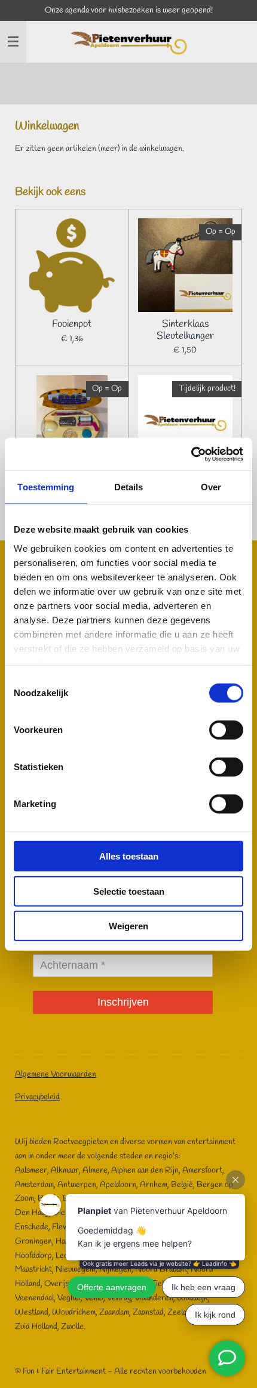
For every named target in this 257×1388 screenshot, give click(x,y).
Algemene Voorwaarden (55, 1074)
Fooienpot (71, 324)
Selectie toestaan (128, 891)
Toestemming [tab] (45, 487)
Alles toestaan (128, 856)
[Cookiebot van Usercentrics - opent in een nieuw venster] (191, 454)
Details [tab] (128, 487)
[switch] (226, 730)
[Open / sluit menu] (13, 42)
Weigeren (128, 926)
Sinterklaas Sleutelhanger (185, 330)
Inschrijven (123, 1002)
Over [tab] (211, 487)
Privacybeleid (37, 1097)
